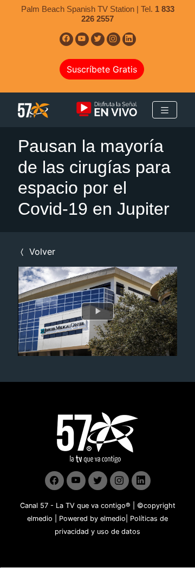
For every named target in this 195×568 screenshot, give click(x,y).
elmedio (40, 518)
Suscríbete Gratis (102, 69)
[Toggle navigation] (164, 109)
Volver (41, 251)
